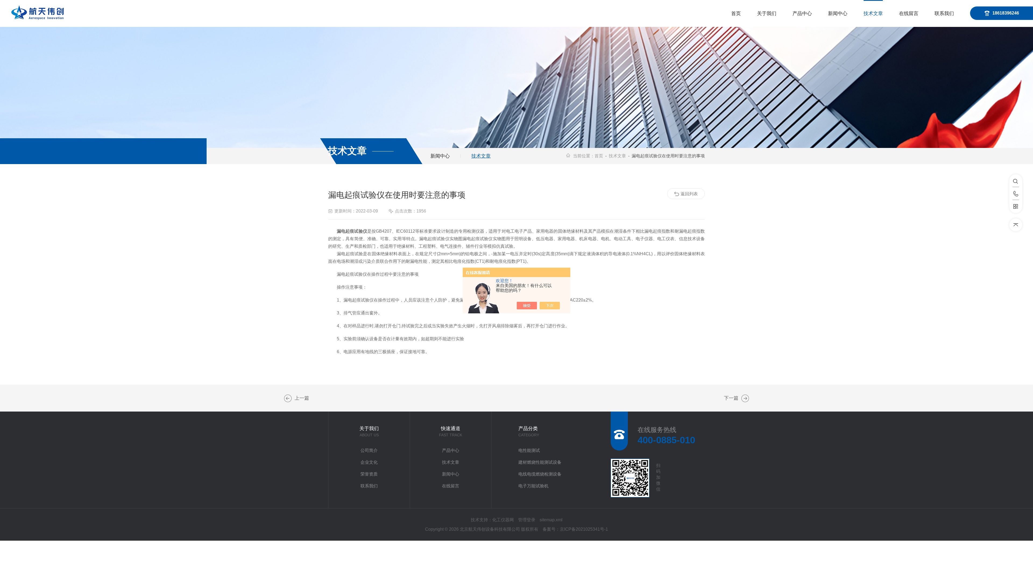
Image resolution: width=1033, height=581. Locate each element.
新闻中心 (837, 13)
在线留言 (908, 13)
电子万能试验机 (533, 486)
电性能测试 (529, 450)
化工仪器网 (503, 520)
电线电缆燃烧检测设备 (539, 474)
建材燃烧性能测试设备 (539, 462)
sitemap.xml (551, 520)
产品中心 (802, 13)
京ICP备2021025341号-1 (584, 529)
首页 (736, 13)
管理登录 (526, 520)
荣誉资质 (369, 474)
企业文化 (369, 462)
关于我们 (766, 13)
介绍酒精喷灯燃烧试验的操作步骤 (288, 398)
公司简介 (369, 450)
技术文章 (873, 13)
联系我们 (944, 13)
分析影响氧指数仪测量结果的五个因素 (745, 398)
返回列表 (689, 194)
